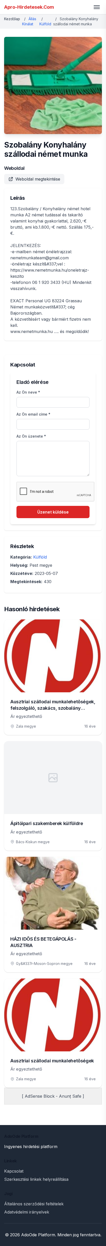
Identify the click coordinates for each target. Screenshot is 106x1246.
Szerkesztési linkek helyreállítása (36, 1179)
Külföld (45, 24)
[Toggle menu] (97, 7)
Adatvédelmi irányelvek (26, 1212)
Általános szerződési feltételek (34, 1203)
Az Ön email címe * (33, 414)
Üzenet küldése (53, 512)
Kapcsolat (13, 1171)
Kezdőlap (12, 19)
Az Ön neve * (28, 392)
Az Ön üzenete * (31, 436)
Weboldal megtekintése (37, 179)
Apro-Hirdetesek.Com (29, 7)
